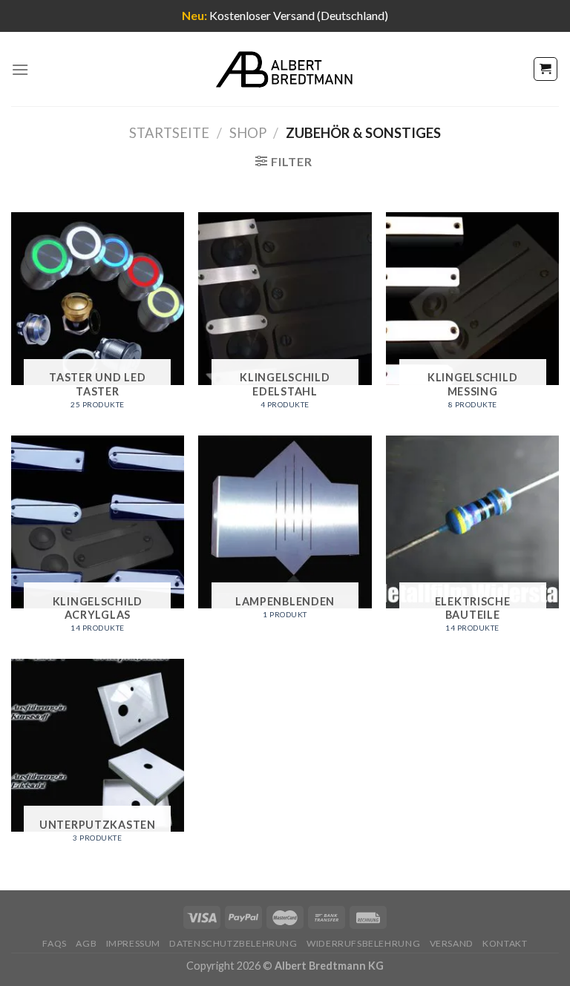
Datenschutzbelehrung (233, 943)
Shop (247, 133)
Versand (452, 943)
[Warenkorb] (546, 69)
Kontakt (504, 943)
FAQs (54, 943)
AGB (86, 943)
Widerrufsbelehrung (363, 943)
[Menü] (20, 69)
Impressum (133, 943)
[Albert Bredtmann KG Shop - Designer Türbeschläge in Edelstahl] (285, 69)
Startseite (169, 133)
